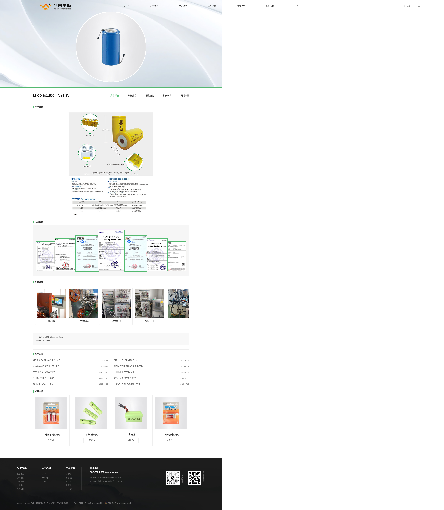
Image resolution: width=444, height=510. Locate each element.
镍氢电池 (69, 478)
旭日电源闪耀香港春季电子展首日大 (129, 366)
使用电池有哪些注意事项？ (44, 378)
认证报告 (132, 95)
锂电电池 (69, 481)
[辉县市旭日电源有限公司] (55, 10)
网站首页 (125, 6)
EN (298, 6)
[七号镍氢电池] (91, 413)
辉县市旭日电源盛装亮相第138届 (46, 360)
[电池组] (131, 413)
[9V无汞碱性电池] (171, 413)
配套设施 (150, 95)
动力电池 (69, 489)
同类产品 (185, 95)
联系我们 (270, 6)
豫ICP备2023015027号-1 (94, 503)
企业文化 (212, 6)
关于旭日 (154, 6)
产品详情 (114, 95)
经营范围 (45, 481)
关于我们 (45, 474)
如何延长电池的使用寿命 (43, 384)
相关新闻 (167, 95)
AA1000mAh (48, 340)
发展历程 (45, 478)
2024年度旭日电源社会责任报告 (46, 366)
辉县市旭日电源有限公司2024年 (127, 360)
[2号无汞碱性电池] (51, 413)
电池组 (68, 485)
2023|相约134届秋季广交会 (44, 372)
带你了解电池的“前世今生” (125, 378)
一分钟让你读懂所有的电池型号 (127, 384)
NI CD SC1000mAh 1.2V (53, 337)
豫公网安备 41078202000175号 (119, 503)
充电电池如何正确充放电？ (125, 372)
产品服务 (183, 6)
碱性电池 (69, 474)
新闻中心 (241, 6)
